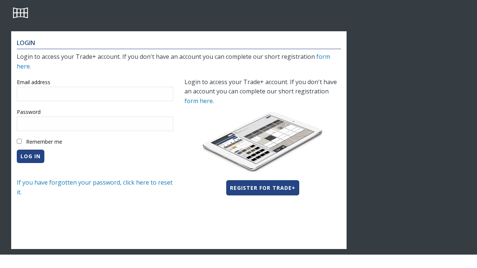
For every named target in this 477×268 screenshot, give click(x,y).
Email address (33, 82)
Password (29, 111)
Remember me (44, 141)
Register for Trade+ (263, 187)
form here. (199, 101)
